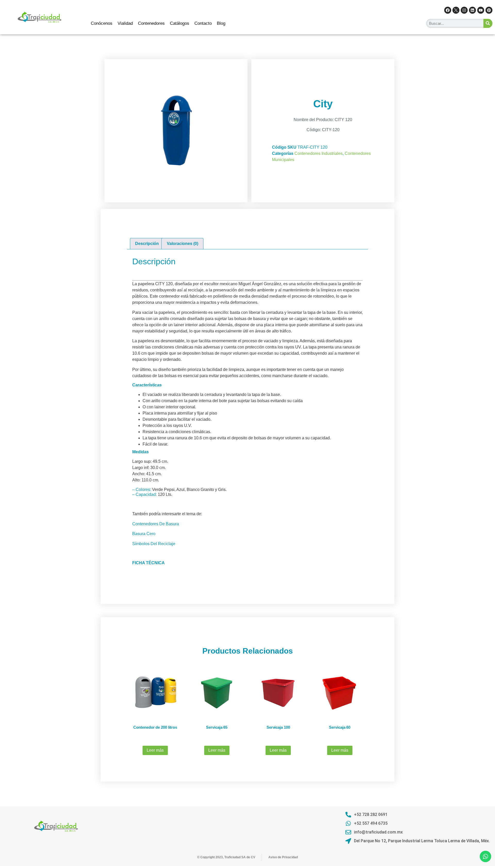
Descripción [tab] (147, 243)
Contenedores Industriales (318, 153)
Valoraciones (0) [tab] (182, 243)
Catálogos (179, 23)
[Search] (487, 23)
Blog (221, 23)
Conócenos (101, 23)
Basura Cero (143, 533)
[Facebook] (447, 10)
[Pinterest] (488, 10)
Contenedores (151, 23)
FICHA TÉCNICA (148, 563)
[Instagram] (464, 10)
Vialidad (125, 23)
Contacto (203, 23)
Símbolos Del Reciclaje (153, 544)
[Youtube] (480, 10)
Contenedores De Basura (155, 524)
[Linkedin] (472, 10)
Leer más (155, 750)
